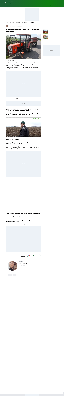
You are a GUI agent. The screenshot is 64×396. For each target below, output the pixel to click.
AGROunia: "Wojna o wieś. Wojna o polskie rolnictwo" (18, 216)
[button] (63, 393)
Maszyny (13, 22)
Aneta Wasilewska (12, 26)
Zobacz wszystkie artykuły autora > (25, 266)
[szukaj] (53, 6)
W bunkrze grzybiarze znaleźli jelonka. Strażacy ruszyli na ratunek (21, 214)
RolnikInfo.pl (8, 22)
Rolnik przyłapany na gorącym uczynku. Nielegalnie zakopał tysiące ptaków (23, 213)
